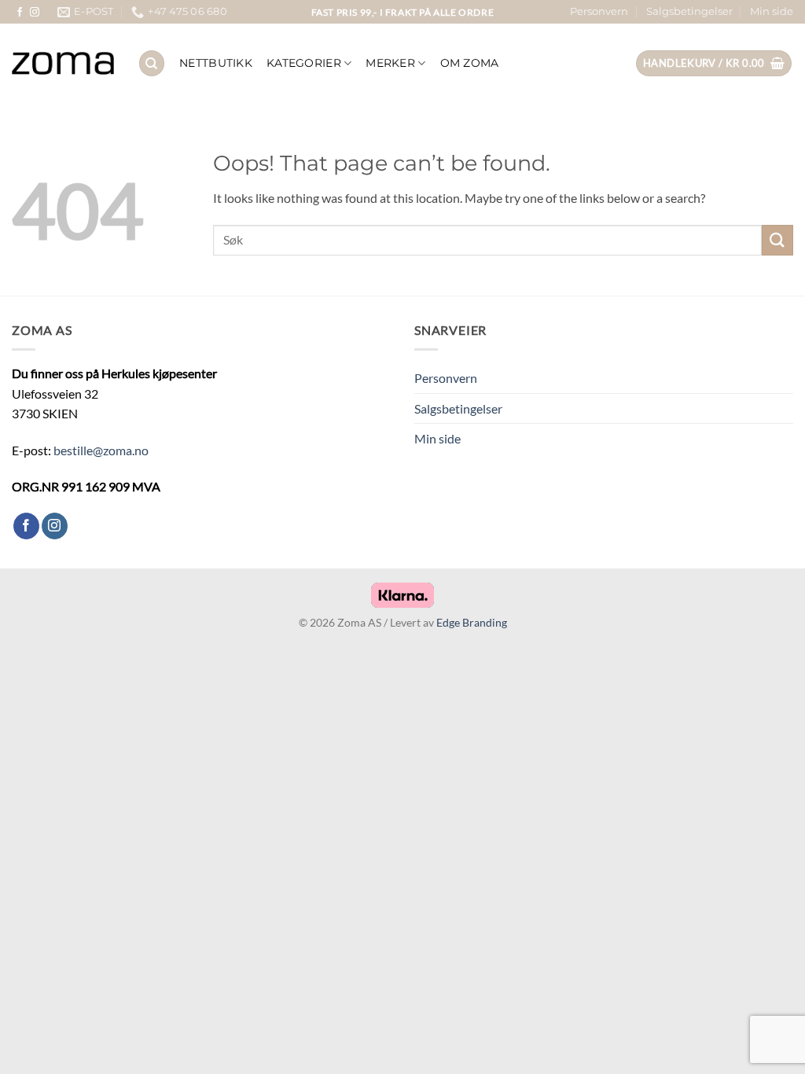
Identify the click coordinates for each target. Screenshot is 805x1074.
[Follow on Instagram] (34, 12)
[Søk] (151, 63)
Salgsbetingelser (689, 11)
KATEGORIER (303, 63)
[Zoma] (63, 63)
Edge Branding (471, 622)
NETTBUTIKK (215, 63)
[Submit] (777, 240)
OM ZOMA (469, 63)
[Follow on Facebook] (19, 12)
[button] (714, 63)
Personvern (599, 11)
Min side (771, 11)
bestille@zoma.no (101, 450)
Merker (390, 63)
